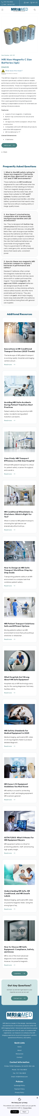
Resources (19, 1054)
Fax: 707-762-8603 (19, 1073)
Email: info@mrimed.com (19, 1077)
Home (19, 1047)
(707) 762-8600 (8, 2)
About (19, 1050)
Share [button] (5, 152)
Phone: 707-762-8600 (19, 1070)
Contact (19, 1057)
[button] (2, 10)
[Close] (37, 1097)
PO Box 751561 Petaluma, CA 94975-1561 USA (19, 1066)
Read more (8, 364)
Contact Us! (18, 998)
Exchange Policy (19, 1085)
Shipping (3, 73)
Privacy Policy (19, 1092)
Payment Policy (19, 1089)
